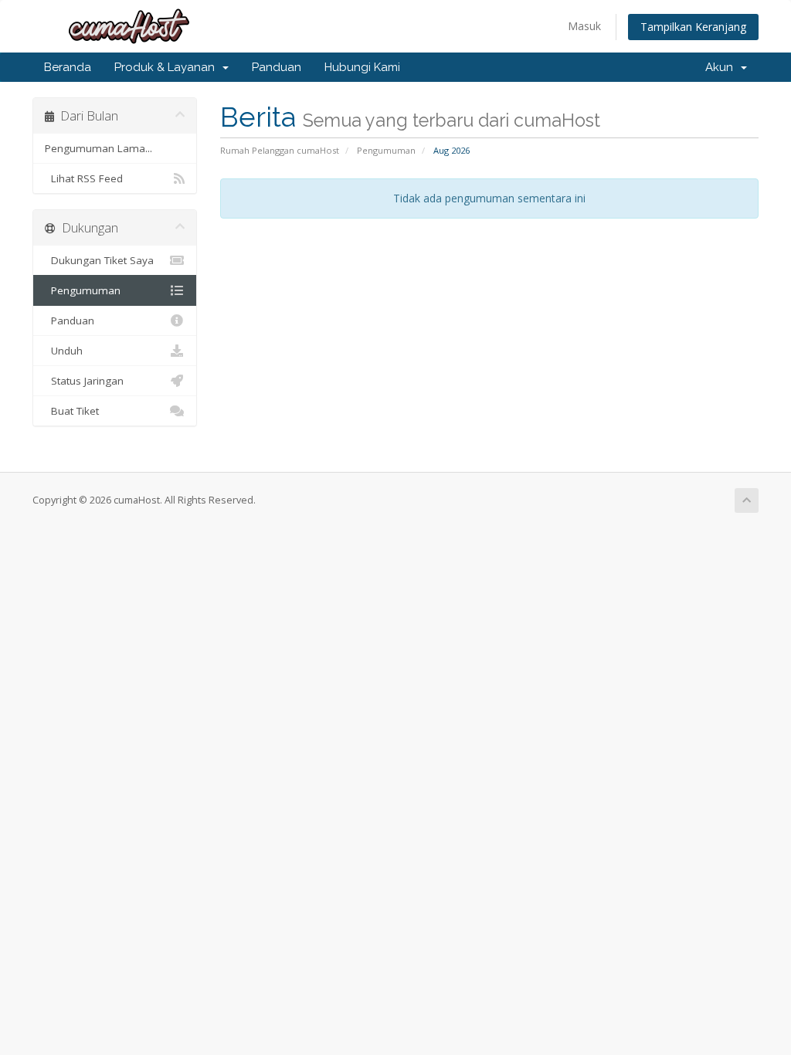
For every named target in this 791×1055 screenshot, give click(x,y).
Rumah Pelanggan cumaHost (279, 150)
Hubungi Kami (362, 67)
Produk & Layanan (167, 67)
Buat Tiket (72, 411)
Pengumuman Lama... (98, 148)
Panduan (276, 67)
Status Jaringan (84, 381)
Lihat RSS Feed (84, 178)
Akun (722, 67)
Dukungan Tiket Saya (99, 260)
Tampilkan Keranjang (693, 26)
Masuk (584, 26)
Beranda (67, 67)
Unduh (64, 351)
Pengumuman (386, 150)
